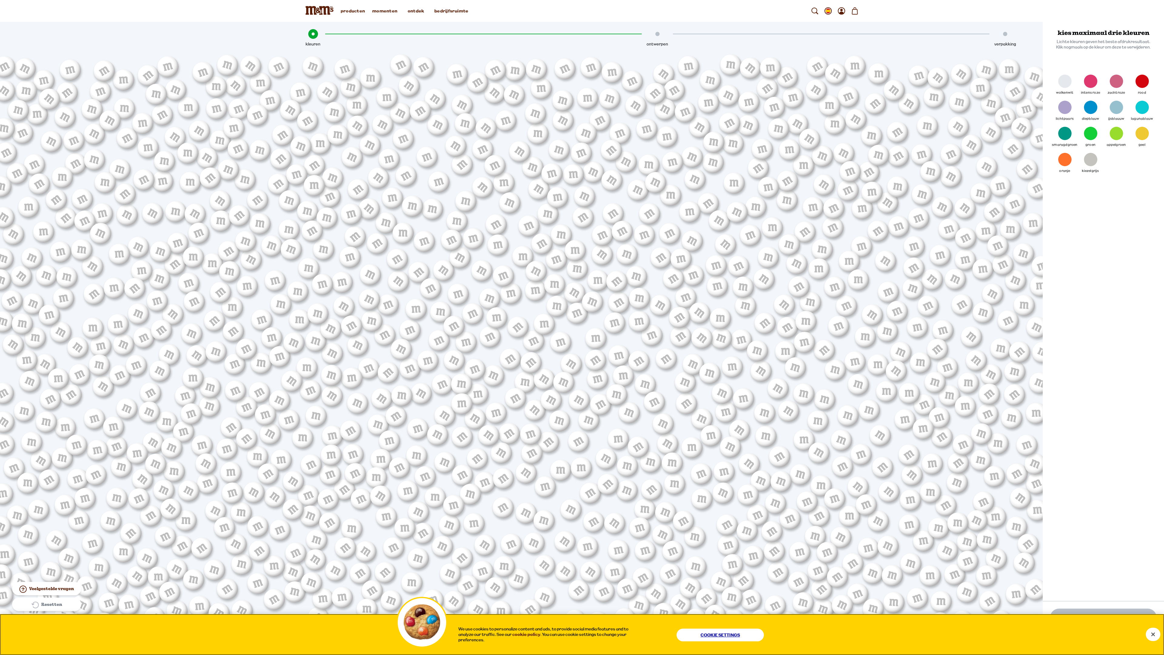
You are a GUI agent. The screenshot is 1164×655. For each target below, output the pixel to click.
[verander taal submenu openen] (828, 11)
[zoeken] (815, 11)
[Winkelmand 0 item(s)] (855, 11)
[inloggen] (841, 11)
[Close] (1153, 634)
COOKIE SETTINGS (720, 635)
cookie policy (526, 634)
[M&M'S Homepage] (321, 11)
